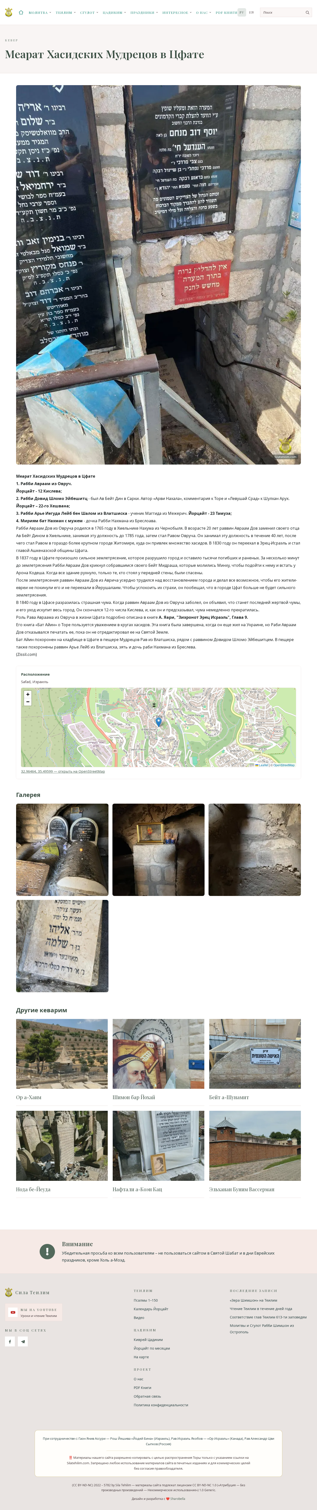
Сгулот (87, 12)
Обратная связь (147, 1396)
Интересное (175, 12)
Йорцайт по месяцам (152, 1348)
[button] (159, 722)
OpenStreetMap (284, 765)
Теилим (64, 12)
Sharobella (177, 1499)
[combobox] (286, 12)
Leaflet (263, 765)
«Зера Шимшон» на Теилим (253, 1300)
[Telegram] (23, 1341)
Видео (139, 1317)
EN (251, 12)
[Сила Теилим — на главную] (8, 12)
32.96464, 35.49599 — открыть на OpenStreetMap (63, 771)
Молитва (38, 12)
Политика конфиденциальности (161, 1405)
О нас (202, 12)
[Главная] (21, 12)
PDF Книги (227, 12)
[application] (158, 727)
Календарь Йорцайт (151, 1309)
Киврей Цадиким (148, 1339)
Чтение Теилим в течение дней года (261, 1308)
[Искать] (307, 12)
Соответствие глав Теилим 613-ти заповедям (268, 1317)
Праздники (143, 12)
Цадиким (113, 12)
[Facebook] (10, 1341)
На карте (141, 1357)
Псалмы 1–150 (146, 1300)
